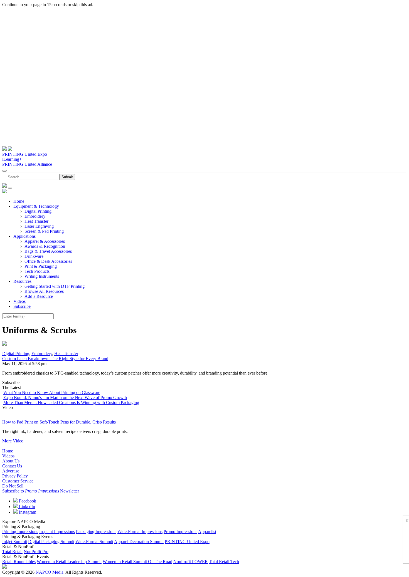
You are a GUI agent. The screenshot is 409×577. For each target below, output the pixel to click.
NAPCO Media (49, 572)
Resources (22, 281)
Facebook (27, 501)
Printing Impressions (20, 531)
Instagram (27, 512)
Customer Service (17, 481)
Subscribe (22, 306)
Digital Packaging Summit (51, 541)
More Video (12, 441)
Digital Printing (37, 211)
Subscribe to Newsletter (40, 491)
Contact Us (12, 466)
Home (18, 201)
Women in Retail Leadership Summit (69, 561)
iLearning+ (12, 159)
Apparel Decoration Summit (139, 541)
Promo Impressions (180, 531)
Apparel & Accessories (44, 241)
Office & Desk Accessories (48, 261)
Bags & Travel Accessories (48, 251)
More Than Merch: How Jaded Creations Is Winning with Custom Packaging (71, 402)
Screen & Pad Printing (44, 231)
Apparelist (207, 531)
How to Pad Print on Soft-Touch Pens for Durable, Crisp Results (59, 422)
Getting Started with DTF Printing (54, 286)
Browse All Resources (44, 291)
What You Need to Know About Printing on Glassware (51, 392)
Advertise (10, 471)
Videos (19, 301)
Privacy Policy (15, 476)
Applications (24, 236)
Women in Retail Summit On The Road (137, 561)
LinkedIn (26, 506)
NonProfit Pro (36, 551)
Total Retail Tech (224, 561)
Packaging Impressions (96, 531)
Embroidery (34, 216)
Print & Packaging (40, 266)
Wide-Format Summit (94, 541)
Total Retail (12, 551)
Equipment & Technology (36, 206)
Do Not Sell (12, 486)
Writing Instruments (41, 276)
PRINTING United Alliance (27, 164)
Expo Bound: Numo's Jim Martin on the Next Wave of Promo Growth (65, 397)
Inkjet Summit (14, 541)
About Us (10, 461)
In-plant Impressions (57, 531)
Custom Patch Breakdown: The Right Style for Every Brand (55, 358)
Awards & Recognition (44, 246)
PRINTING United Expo (24, 154)
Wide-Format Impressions (139, 531)
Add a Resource (38, 296)
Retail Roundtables (19, 561)
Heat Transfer (36, 221)
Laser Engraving (39, 226)
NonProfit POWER (190, 561)
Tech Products (37, 271)
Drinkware (33, 256)
